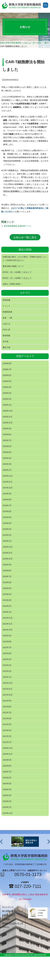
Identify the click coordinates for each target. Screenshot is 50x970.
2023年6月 (7, 582)
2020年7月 (7, 772)
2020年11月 (7, 754)
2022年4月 (7, 659)
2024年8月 (7, 499)
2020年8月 (7, 766)
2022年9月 (7, 636)
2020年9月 (7, 760)
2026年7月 (7, 369)
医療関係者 (7, 312)
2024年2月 (7, 535)
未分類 (5, 341)
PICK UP (6, 330)
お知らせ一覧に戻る (25, 237)
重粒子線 (6, 347)
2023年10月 (8, 559)
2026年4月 (7, 387)
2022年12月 (8, 618)
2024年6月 (7, 511)
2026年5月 (7, 381)
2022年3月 (7, 665)
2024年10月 (8, 488)
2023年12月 (8, 547)
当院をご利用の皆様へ (12, 284)
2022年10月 (8, 630)
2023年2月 (7, 606)
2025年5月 (7, 452)
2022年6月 (7, 653)
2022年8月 (7, 641)
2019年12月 (8, 813)
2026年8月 (7, 363)
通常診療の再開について (13, 266)
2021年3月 (7, 730)
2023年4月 (7, 594)
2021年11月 (7, 689)
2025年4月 (7, 458)
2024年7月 (7, 505)
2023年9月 (7, 565)
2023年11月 (7, 553)
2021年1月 (7, 742)
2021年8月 (7, 707)
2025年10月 (8, 423)
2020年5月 (7, 783)
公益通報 (6, 919)
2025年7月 (7, 440)
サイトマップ (8, 907)
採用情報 (6, 300)
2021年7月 (7, 712)
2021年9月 (7, 701)
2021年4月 (7, 724)
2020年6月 (7, 778)
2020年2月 (7, 801)
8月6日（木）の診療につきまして (17, 272)
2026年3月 (7, 393)
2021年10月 (8, 695)
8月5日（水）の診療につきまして (17, 278)
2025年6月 (7, 446)
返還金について (9, 915)
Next (48, 841)
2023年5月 (7, 588)
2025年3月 (7, 464)
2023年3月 (7, 600)
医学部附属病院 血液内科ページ (17, 226)
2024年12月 (8, 476)
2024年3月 (7, 529)
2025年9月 (7, 428)
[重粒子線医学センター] (25, 841)
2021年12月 (8, 683)
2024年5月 (7, 517)
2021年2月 (7, 736)
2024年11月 (7, 482)
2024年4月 (7, 523)
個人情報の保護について (12, 911)
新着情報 (6, 335)
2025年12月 (8, 411)
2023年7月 (7, 576)
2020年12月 (8, 748)
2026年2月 (7, 399)
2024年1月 (7, 541)
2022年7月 (7, 647)
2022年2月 (7, 671)
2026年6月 (7, 375)
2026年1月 (7, 405)
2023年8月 (7, 570)
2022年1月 (7, 677)
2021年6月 (7, 718)
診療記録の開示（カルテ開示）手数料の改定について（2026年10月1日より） (25, 258)
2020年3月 (7, 795)
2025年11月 (7, 417)
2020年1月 (7, 807)
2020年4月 (7, 789)
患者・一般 (7, 318)
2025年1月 (7, 470)
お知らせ (6, 324)
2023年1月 (7, 612)
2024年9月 (7, 494)
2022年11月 (7, 624)
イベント (6, 306)
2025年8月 (7, 434)
